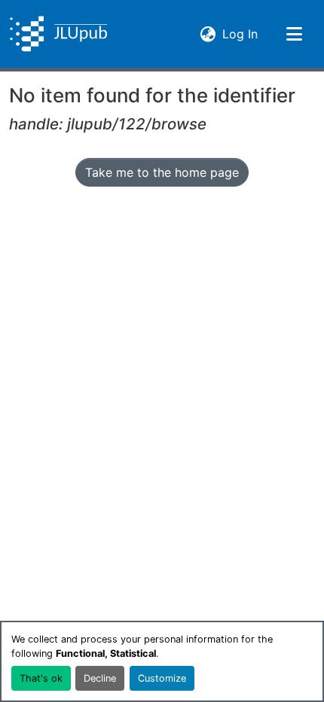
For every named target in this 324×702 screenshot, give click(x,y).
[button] (58, 34)
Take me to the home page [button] (162, 172)
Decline (100, 678)
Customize (162, 678)
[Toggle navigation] (294, 34)
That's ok (41, 678)
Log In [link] (240, 33)
